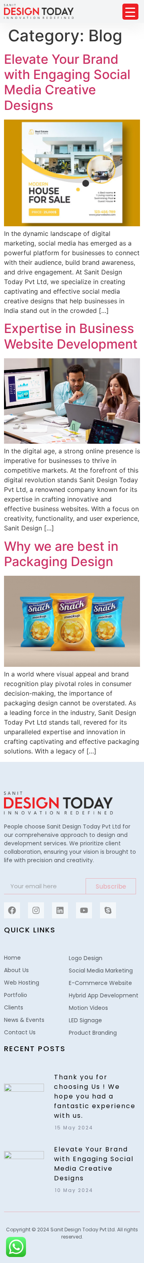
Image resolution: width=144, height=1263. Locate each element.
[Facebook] (12, 910)
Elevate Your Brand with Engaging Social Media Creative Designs (67, 82)
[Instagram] (36, 910)
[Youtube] (84, 910)
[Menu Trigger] (130, 12)
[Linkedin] (60, 910)
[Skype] (108, 910)
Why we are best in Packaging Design (61, 553)
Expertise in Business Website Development (71, 336)
